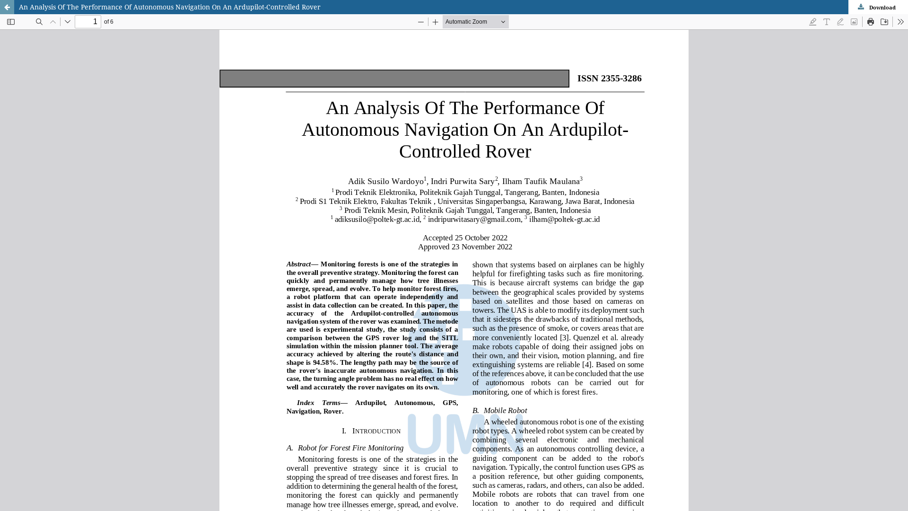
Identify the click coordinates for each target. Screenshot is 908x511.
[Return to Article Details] (7, 7)
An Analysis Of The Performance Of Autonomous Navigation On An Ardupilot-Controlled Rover (170, 6)
